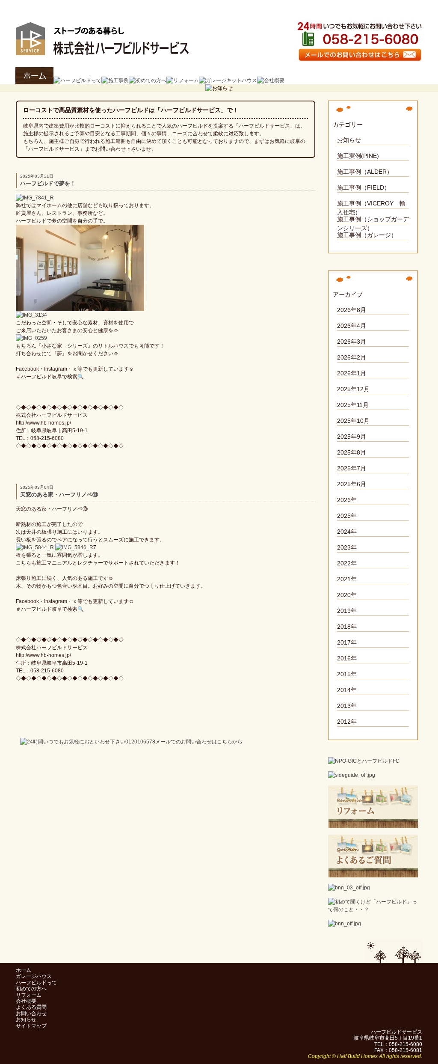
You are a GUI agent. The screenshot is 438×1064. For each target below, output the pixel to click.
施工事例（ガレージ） (367, 235)
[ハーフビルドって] (77, 80)
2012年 (347, 721)
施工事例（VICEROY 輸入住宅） (371, 204)
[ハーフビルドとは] (373, 909)
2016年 (347, 658)
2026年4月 (351, 325)
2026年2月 (351, 357)
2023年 (347, 547)
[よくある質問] (373, 874)
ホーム (23, 970)
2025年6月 (351, 484)
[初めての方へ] (147, 80)
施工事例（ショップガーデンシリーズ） (373, 220)
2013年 (347, 705)
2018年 (347, 626)
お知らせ (349, 140)
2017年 (347, 642)
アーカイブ (348, 294)
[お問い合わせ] (358, 58)
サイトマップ (31, 1026)
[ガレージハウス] (228, 80)
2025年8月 (351, 452)
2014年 (347, 690)
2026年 (347, 499)
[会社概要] (270, 80)
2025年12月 (353, 389)
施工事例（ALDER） (365, 171)
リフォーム (28, 995)
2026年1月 (351, 373)
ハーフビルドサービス (164, 7)
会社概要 (26, 1001)
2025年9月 (351, 436)
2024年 (347, 531)
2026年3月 (351, 341)
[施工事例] (115, 80)
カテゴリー (348, 124)
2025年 (347, 515)
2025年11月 (353, 404)
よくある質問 (31, 1007)
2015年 (347, 674)
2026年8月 (351, 309)
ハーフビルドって (36, 983)
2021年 (347, 579)
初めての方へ (31, 989)
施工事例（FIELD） (363, 187)
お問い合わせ (31, 1013)
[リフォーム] (182, 80)
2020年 (347, 594)
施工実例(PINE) (358, 155)
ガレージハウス (34, 976)
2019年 (347, 610)
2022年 (347, 563)
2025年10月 (353, 420)
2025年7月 (351, 468)
